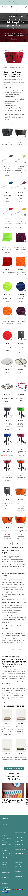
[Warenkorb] (25, 7)
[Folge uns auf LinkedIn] (6, 857)
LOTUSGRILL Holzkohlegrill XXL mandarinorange (21, 477)
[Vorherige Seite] (7, 543)
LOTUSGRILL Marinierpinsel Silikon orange (20, 223)
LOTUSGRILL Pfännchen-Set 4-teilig (7, 397)
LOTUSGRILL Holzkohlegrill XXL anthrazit (7, 425)
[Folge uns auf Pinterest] (9, 854)
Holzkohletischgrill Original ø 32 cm (21, 502)
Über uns (4, 864)
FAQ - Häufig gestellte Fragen (20, 840)
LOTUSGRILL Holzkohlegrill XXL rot (7, 476)
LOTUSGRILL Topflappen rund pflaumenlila (20, 322)
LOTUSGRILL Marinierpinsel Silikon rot (7, 223)
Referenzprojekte (6, 872)
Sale (23, 44)
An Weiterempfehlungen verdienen (7, 848)
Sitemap (17, 879)
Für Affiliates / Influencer (5, 878)
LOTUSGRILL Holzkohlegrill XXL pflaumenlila (21, 451)
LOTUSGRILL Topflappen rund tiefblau (20, 297)
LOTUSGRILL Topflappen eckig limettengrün (7, 248)
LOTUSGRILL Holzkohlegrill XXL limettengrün (21, 425)
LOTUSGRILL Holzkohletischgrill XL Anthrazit (20, 144)
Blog (16, 846)
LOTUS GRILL (7, 166)
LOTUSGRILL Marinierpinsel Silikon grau (7, 170)
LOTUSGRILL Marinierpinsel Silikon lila (20, 197)
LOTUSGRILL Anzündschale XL (7, 373)
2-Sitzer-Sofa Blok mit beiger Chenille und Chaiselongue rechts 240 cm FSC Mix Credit (7, 758)
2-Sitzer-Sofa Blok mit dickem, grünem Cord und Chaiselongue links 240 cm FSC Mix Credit (21, 758)
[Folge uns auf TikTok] (3, 857)
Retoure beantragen (20, 834)
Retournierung (18, 876)
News (18, 44)
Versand (17, 874)
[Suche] (5, 7)
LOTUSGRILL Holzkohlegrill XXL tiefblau (7, 451)
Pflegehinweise (19, 844)
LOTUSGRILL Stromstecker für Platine (20, 398)
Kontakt (4, 874)
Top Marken (4, 835)
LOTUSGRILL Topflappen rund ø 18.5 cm (7, 297)
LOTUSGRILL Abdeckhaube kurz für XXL (21, 347)
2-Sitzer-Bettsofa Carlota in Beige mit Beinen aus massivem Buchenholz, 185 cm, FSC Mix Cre (20, 730)
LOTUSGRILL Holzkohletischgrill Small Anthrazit (7, 144)
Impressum (18, 871)
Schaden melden (19, 837)
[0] (22, 7)
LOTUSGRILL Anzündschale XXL (21, 373)
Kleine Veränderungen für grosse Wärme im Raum (12, 801)
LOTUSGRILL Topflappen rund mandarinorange (7, 322)
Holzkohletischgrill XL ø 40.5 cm (21, 530)
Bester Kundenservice (7, 832)
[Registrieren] (23, 824)
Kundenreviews (5, 869)
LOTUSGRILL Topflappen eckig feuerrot (7, 273)
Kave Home (7, 723)
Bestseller (12, 44)
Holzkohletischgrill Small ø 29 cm (7, 530)
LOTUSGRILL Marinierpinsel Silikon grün (20, 170)
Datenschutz (18, 868)
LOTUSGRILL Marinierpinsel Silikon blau (7, 197)
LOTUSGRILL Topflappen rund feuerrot (7, 346)
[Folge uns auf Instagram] (6, 854)
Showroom (4, 867)
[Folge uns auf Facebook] (3, 854)
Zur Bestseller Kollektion (14, 768)
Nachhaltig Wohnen (20, 849)
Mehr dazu (16, 2)
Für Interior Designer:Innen (19, 852)
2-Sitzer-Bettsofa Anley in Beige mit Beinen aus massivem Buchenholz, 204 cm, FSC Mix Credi (7, 729)
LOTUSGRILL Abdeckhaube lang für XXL (7, 503)
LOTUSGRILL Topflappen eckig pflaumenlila (20, 248)
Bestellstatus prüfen (20, 832)
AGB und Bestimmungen (19, 865)
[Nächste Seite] (20, 543)
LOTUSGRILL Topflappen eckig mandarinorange (20, 273)
